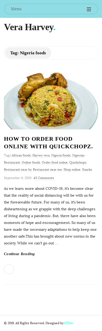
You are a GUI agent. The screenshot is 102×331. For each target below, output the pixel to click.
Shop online (72, 169)
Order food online (55, 162)
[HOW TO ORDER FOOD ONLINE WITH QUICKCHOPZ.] (51, 101)
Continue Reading (19, 254)
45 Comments (43, 178)
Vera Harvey (28, 27)
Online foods (31, 162)
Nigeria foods (61, 155)
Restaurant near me (47, 169)
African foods (21, 155)
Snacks (87, 169)
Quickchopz (77, 162)
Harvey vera (41, 155)
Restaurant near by (17, 169)
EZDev (69, 323)
